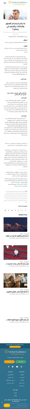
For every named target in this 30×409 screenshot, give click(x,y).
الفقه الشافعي (13, 32)
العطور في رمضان (12, 198)
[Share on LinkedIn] (12, 210)
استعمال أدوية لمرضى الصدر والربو (10, 196)
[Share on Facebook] (25, 210)
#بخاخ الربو (10, 191)
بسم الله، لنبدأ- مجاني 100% (15, 347)
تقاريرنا (15, 393)
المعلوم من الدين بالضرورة (17, 200)
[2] (22, 135)
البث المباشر (10, 377)
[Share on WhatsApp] (18, 210)
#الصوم (19, 191)
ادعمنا (9, 362)
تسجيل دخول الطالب (10, 380)
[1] (8, 111)
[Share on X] (22, 210)
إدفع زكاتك (20, 362)
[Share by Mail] (5, 210)
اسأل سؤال (21, 383)
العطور (17, 198)
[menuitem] (5, 3)
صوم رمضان (10, 200)
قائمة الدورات (10, 375)
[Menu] (5, 3)
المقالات (22, 375)
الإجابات (22, 380)
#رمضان (7, 193)
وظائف (15, 396)
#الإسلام (23, 191)
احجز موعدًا (22, 386)
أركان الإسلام (19, 196)
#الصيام (16, 191)
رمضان (9, 32)
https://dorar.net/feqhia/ (20, 186)
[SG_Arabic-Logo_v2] (17, 3)
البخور (26, 198)
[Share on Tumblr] (8, 210)
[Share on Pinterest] (15, 210)
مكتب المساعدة (10, 383)
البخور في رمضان (22, 198)
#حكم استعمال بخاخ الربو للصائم (14, 193)
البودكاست (22, 377)
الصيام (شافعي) (18, 32)
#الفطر (13, 191)
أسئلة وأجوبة (24, 32)
